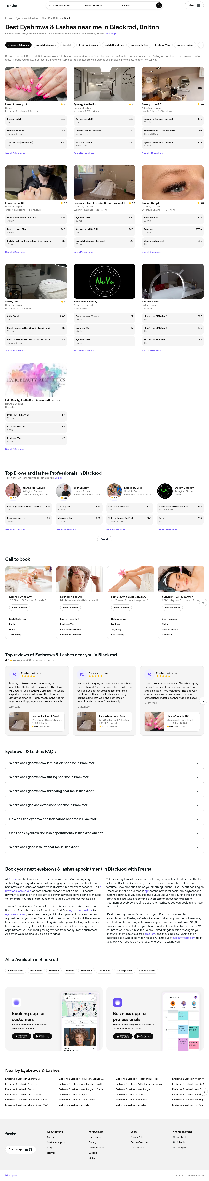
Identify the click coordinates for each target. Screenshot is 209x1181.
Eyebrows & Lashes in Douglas (130, 1105)
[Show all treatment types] (201, 45)
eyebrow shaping (15, 914)
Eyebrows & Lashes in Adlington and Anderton (138, 1084)
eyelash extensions (80, 910)
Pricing (92, 1142)
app (147, 890)
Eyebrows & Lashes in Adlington (21, 1084)
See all (104, 539)
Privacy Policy (138, 1137)
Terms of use (137, 1147)
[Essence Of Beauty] (28, 602)
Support (93, 1152)
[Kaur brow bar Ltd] (79, 602)
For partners (95, 1137)
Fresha (12, 879)
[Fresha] (11, 5)
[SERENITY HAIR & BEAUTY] (181, 602)
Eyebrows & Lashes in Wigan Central (76, 1099)
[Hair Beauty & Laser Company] (130, 602)
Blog (49, 1147)
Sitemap (51, 1152)
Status (92, 1158)
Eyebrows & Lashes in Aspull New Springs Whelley (81, 1079)
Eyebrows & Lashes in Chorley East (22, 1079)
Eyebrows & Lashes (27, 18)
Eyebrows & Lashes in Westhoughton (134, 1089)
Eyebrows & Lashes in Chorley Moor (23, 1094)
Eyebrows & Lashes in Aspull (72, 1094)
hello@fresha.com (184, 937)
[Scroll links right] (204, 1092)
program (150, 933)
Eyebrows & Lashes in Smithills (73, 1105)
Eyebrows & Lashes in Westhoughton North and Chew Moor (81, 1084)
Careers (51, 1137)
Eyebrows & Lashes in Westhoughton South (80, 1089)
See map (110, 33)
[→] (203, 602)
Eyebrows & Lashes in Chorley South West (26, 1105)
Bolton (57, 18)
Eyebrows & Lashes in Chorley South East (26, 1099)
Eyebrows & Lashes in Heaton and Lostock (136, 1079)
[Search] (159, 5)
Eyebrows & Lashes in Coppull (20, 1089)
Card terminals (96, 1147)
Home (8, 18)
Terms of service (139, 1142)
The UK (46, 18)
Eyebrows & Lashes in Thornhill (131, 1099)
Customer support (56, 1142)
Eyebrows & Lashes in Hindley (130, 1094)
